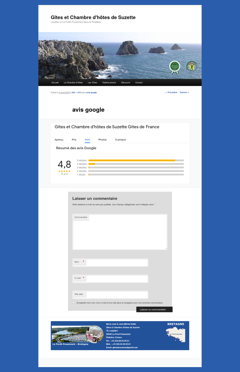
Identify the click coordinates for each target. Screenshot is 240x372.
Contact (139, 82)
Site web (79, 294)
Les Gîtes (92, 82)
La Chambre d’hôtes (73, 82)
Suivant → (184, 92)
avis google (91, 92)
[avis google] (120, 153)
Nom (79, 261)
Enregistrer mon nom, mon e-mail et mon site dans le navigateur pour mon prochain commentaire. (120, 302)
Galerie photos (109, 82)
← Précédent (171, 92)
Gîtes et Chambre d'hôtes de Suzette (93, 17)
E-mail (79, 278)
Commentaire (81, 217)
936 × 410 (76, 92)
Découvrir (125, 82)
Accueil (55, 82)
